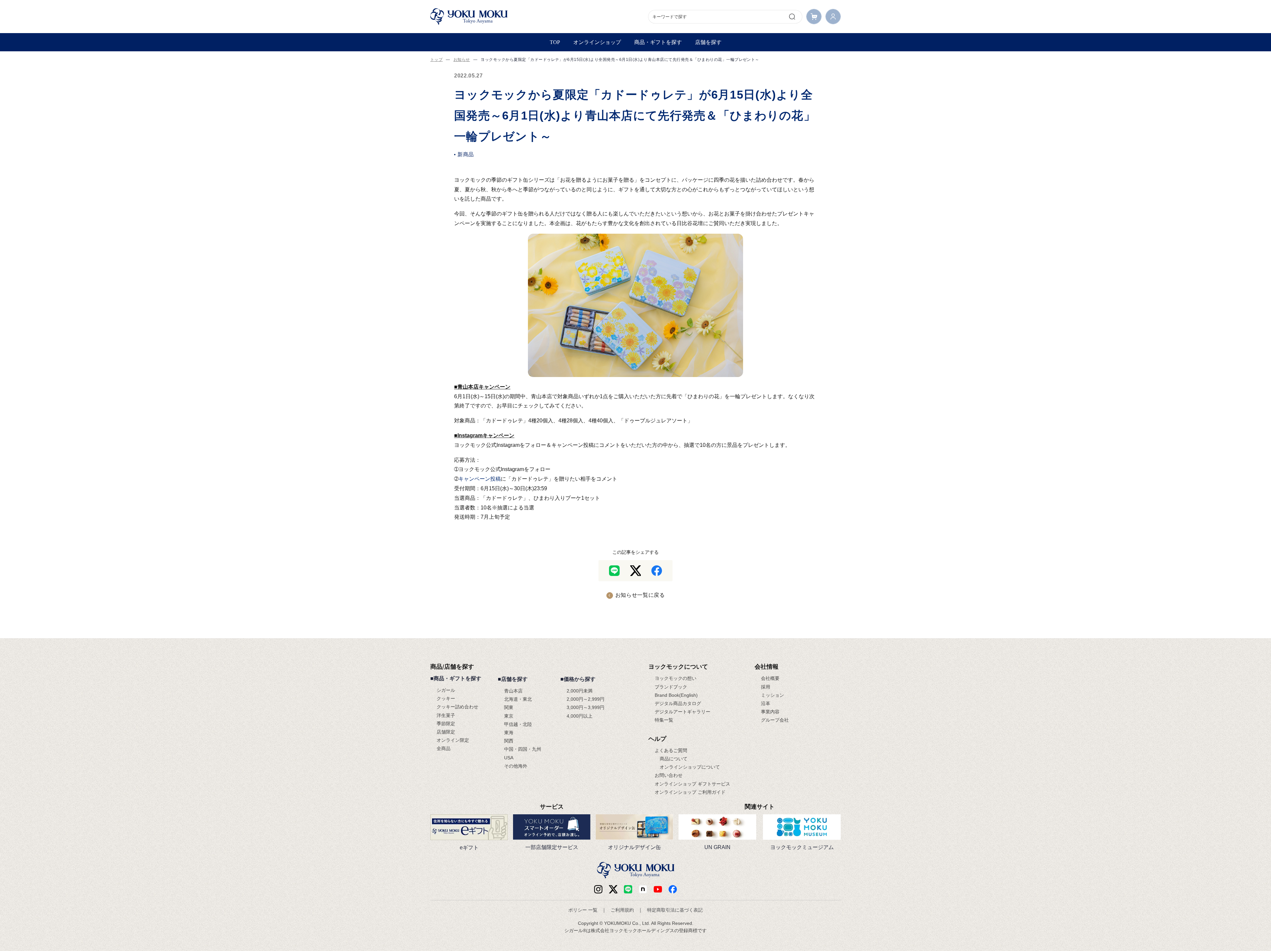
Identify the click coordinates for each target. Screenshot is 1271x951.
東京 (508, 716)
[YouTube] (658, 889)
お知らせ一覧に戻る (640, 595)
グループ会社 (775, 720)
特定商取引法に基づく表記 (675, 910)
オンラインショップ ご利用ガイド (690, 792)
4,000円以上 (579, 716)
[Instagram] (598, 889)
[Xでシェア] (635, 570)
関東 (508, 707)
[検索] (792, 16)
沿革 (765, 703)
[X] (613, 889)
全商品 (443, 748)
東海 (508, 732)
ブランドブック (671, 686)
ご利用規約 (622, 910)
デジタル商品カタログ (678, 703)
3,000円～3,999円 (585, 707)
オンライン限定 (453, 740)
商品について (673, 758)
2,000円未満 (579, 690)
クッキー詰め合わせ (457, 706)
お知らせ (461, 59)
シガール (446, 690)
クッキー (446, 698)
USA (508, 757)
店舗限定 (446, 732)
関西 (508, 740)
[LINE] (628, 889)
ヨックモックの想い (675, 678)
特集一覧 (664, 720)
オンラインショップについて (690, 767)
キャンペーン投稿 (479, 479)
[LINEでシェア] (614, 570)
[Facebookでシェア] (656, 570)
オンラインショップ (597, 42)
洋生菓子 (446, 715)
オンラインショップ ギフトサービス (692, 783)
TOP (555, 42)
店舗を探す (708, 42)
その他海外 (515, 766)
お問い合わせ (669, 775)
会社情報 (766, 666)
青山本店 (513, 690)
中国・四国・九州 (522, 749)
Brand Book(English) (676, 695)
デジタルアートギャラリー (682, 711)
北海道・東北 (518, 699)
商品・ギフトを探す (658, 42)
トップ (436, 59)
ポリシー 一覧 (582, 910)
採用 (765, 686)
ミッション (772, 695)
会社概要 (770, 678)
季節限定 (446, 723)
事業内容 (770, 711)
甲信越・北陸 (518, 724)
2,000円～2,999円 (585, 699)
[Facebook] (643, 889)
